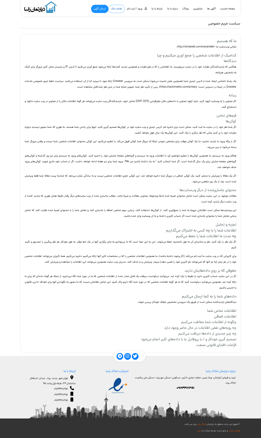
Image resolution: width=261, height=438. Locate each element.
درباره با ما (172, 9)
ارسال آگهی (100, 9)
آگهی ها (211, 9)
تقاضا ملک (116, 9)
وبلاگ (185, 9)
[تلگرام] (120, 356)
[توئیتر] (135, 356)
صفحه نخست (227, 9)
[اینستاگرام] (127, 356)
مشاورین (198, 9)
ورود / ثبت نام (136, 9)
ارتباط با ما (157, 9)
